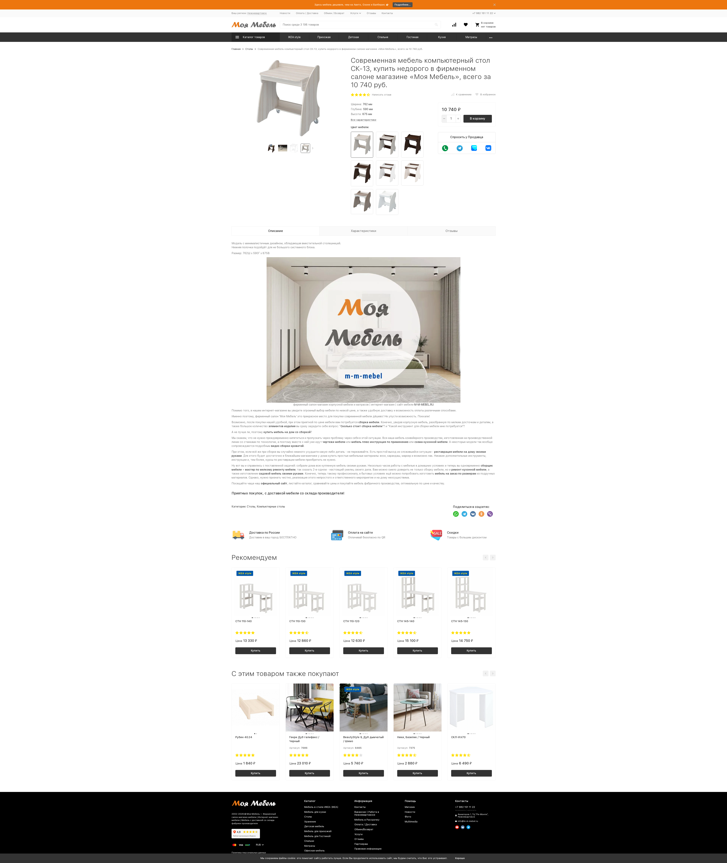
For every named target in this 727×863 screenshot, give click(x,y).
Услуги (358, 834)
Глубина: (356, 109)
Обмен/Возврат (363, 829)
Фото (408, 816)
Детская (353, 37)
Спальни (309, 841)
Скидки (453, 532)
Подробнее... (403, 4)
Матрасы (471, 37)
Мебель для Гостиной (317, 836)
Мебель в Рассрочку (366, 819)
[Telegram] (464, 514)
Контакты (387, 13)
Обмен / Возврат (334, 13)
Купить (255, 650)
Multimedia (411, 821)
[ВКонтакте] (473, 514)
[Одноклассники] (481, 514)
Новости (285, 13)
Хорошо (460, 858)
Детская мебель (314, 826)
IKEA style (294, 37)
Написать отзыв (381, 94)
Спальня (383, 37)
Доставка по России (264, 532)
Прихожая (324, 37)
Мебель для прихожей (318, 831)
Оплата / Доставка (307, 13)
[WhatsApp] (456, 514)
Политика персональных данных (249, 852)
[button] (312, 148)
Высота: (356, 114)
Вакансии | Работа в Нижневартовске (366, 813)
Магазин (410, 807)
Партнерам (361, 844)
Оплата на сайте (360, 532)
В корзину (477, 118)
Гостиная (412, 37)
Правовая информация (367, 848)
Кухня (442, 37)
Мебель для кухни (315, 812)
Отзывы (371, 13)
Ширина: (356, 104)
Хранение (310, 821)
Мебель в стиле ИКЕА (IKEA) (321, 807)
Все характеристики (363, 119)
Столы (249, 49)
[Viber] (490, 514)
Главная (236, 49)
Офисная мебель (314, 850)
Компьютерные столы (271, 506)
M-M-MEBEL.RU (424, 404)
